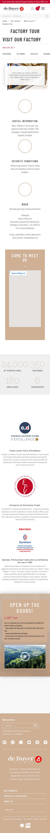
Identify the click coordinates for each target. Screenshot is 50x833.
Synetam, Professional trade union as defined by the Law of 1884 (25, 561)
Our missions (7, 54)
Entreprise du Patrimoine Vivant (25, 505)
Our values (34, 54)
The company (21, 54)
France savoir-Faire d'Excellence (25, 450)
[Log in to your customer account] (32, 8)
